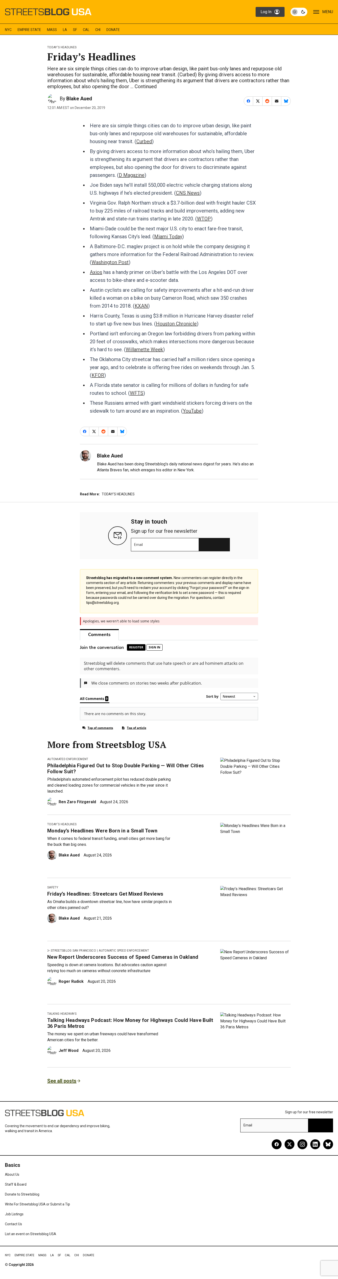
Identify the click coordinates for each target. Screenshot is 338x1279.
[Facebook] (277, 1144)
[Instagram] (302, 1144)
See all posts (61, 1081)
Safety (52, 887)
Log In (266, 11)
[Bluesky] (328, 1144)
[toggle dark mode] (298, 12)
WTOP (204, 219)
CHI (97, 30)
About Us (12, 1174)
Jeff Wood (68, 1050)
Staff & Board (15, 1184)
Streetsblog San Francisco (73, 950)
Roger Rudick (71, 981)
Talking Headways (61, 1013)
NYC (8, 30)
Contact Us (13, 1224)
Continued (146, 86)
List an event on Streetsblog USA (30, 1234)
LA (65, 30)
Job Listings (14, 1214)
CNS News (188, 193)
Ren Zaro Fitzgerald (77, 801)
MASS (52, 30)
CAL (86, 30)
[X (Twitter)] (289, 1144)
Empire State (29, 30)
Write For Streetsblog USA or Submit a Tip (37, 1204)
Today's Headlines (61, 47)
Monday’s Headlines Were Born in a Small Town (102, 831)
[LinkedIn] (315, 1144)
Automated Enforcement (67, 759)
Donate (113, 30)
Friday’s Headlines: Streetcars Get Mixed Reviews (105, 894)
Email (138, 545)
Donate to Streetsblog (22, 1194)
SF (75, 30)
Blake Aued (79, 99)
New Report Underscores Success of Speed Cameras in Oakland (122, 957)
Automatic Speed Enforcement (124, 950)
